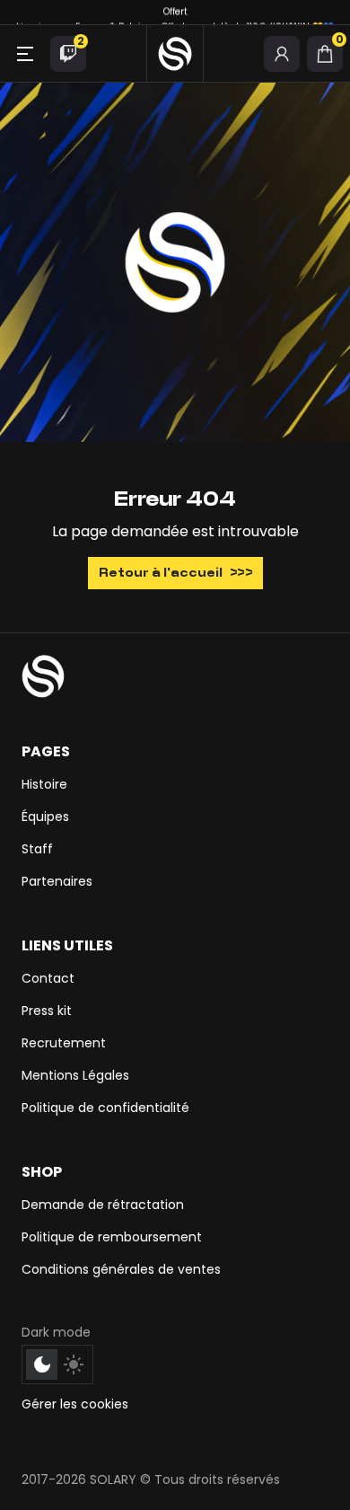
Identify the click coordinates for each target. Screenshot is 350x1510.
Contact (48, 978)
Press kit (47, 1011)
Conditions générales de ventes (121, 1269)
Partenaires (57, 881)
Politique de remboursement (112, 1237)
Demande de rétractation (103, 1205)
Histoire (44, 784)
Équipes (45, 817)
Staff (37, 849)
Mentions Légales (75, 1075)
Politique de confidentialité (105, 1108)
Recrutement (64, 1043)
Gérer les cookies (75, 1404)
